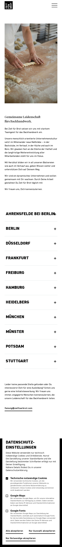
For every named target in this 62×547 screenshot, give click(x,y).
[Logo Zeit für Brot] (9, 5)
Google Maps (17, 495)
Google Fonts (18, 510)
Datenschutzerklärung (16, 470)
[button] (31, 214)
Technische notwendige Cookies (28, 478)
